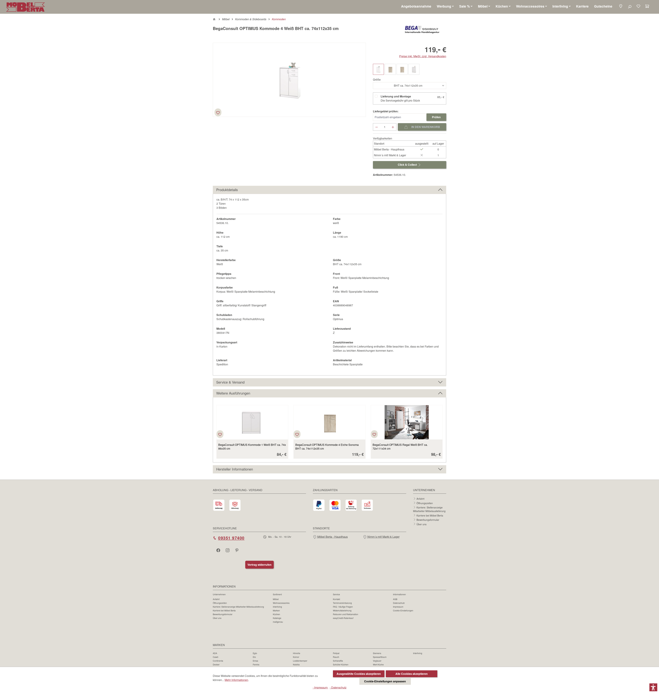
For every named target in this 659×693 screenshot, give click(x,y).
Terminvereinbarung (342, 602)
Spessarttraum (379, 656)
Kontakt (336, 599)
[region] (289, 80)
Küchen (276, 614)
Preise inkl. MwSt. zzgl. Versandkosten (422, 56)
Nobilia (296, 664)
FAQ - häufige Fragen (343, 606)
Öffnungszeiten (425, 503)
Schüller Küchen (340, 664)
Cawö (215, 656)
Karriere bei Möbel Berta (430, 515)
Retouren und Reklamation (345, 614)
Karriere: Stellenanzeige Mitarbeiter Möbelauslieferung (429, 509)
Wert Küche (378, 664)
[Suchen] (630, 6)
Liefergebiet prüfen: (385, 111)
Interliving (277, 606)
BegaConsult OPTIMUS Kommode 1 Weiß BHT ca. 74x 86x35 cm (252, 446)
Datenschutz (399, 602)
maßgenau (278, 621)
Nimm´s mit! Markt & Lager (383, 537)
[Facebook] (218, 550)
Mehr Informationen (236, 680)
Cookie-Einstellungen (403, 610)
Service (336, 594)
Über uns (421, 524)
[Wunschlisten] (638, 6)
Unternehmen (219, 594)
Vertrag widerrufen (259, 565)
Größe (377, 79)
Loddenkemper (300, 660)
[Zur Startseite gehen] (25, 7)
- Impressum (320, 687)
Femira (256, 664)
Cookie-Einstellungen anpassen (385, 681)
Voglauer (377, 660)
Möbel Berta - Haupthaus (332, 537)
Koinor (296, 656)
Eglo (255, 653)
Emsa (255, 660)
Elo (254, 656)
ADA (215, 653)
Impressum (398, 606)
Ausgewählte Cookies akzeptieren (359, 674)
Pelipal (336, 653)
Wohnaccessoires (281, 602)
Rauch (336, 656)
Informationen (399, 594)
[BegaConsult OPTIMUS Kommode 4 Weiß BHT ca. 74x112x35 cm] (289, 79)
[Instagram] (228, 550)
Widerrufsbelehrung (342, 610)
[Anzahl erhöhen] (393, 127)
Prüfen (436, 117)
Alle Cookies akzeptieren (411, 674)
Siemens (377, 653)
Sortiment (277, 594)
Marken (276, 610)
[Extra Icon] (237, 550)
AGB (395, 599)
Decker (216, 664)
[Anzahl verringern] (376, 127)
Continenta (218, 660)
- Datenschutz (338, 687)
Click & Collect (408, 165)
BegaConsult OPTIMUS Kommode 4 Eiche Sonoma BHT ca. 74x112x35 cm (327, 446)
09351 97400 (231, 538)
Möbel (276, 599)
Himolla (296, 653)
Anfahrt (420, 498)
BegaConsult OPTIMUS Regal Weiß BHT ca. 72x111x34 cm (400, 446)
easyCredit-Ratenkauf (343, 617)
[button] (621, 6)
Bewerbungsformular (428, 519)
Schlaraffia (338, 660)
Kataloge (277, 617)
